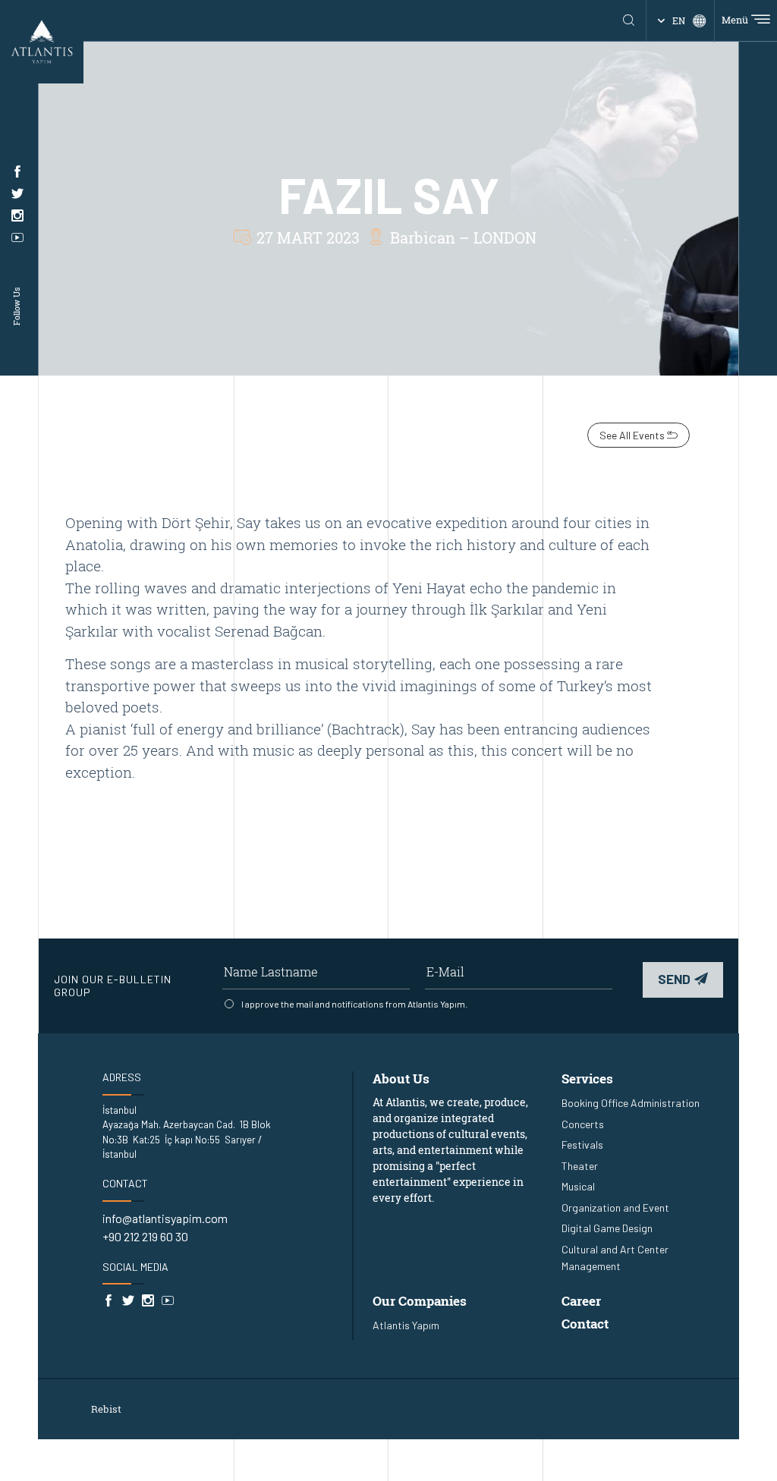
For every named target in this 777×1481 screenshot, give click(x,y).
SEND (674, 978)
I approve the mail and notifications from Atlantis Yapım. (354, 1003)
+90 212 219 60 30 (145, 1236)
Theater (580, 1165)
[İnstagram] (17, 216)
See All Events (633, 435)
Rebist (106, 1409)
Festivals (582, 1144)
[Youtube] (17, 238)
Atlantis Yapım (406, 1325)
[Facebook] (17, 172)
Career (581, 1301)
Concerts (583, 1124)
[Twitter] (17, 194)
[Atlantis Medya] (41, 40)
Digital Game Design (607, 1228)
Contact (585, 1323)
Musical (578, 1186)
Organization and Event (615, 1207)
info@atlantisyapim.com (165, 1218)
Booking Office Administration (631, 1102)
